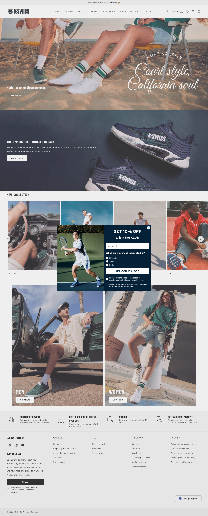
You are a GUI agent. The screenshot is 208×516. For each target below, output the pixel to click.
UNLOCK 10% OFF (127, 271)
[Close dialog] (148, 227)
